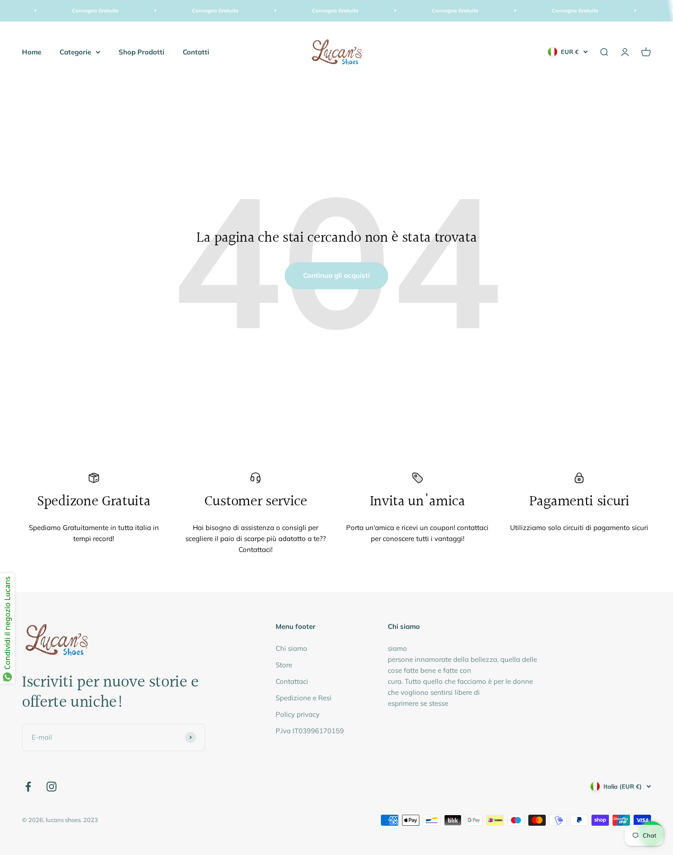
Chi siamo (291, 648)
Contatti (196, 51)
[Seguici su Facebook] (28, 786)
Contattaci (292, 681)
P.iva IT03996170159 (310, 730)
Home (31, 51)
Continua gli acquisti (336, 275)
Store (284, 664)
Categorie (75, 51)
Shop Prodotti (141, 51)
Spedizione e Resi (303, 697)
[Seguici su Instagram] (51, 786)
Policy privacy (298, 714)
